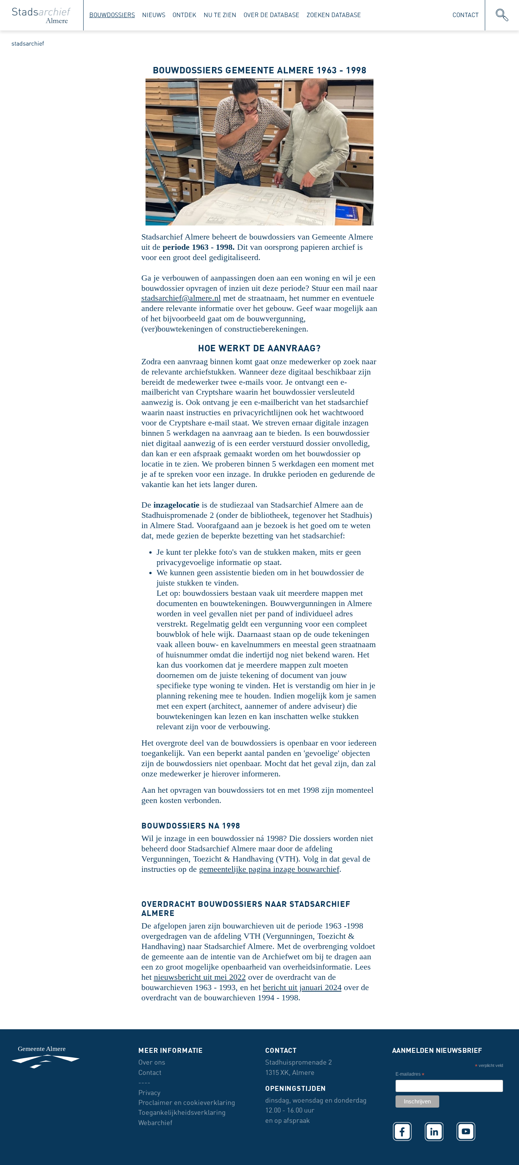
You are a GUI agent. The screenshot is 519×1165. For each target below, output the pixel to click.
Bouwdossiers (112, 15)
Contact (466, 15)
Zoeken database (334, 15)
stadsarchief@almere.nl (181, 298)
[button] (502, 15)
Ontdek (184, 15)
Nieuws (153, 15)
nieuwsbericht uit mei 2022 (200, 977)
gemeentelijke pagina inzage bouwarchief (269, 869)
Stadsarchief (27, 43)
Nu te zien (220, 15)
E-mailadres (410, 1075)
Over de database (271, 15)
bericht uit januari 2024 (302, 987)
